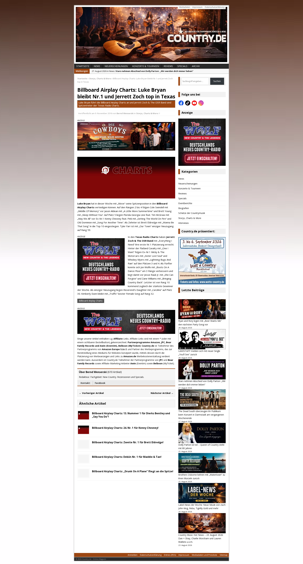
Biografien (183, 208)
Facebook (100, 382)
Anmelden (132, 554)
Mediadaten (184, 7)
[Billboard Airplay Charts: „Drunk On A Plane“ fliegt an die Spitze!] (83, 475)
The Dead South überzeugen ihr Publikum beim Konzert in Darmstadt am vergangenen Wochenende (201, 415)
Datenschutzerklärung (214, 7)
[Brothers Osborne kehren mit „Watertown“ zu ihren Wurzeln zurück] (202, 463)
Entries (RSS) (170, 554)
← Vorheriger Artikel (91, 393)
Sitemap (224, 554)
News (97, 66)
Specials (182, 66)
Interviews (183, 222)
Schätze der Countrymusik (191, 213)
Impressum (197, 7)
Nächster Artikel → (162, 393)
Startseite (82, 66)
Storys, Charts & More (147, 113)
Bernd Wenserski (125, 113)
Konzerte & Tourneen (145, 66)
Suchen (217, 81)
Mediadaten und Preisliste (204, 554)
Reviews (168, 66)
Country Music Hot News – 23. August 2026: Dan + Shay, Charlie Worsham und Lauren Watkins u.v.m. (200, 538)
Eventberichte (185, 203)
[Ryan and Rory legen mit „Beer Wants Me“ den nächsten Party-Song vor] (202, 309)
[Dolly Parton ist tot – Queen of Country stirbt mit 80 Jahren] (202, 433)
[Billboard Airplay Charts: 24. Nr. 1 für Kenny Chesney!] (83, 432)
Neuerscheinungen (116, 66)
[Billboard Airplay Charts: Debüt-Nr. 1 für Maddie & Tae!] (83, 461)
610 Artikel (114, 372)
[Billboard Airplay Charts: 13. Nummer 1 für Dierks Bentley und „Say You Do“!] (83, 417)
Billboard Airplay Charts (91, 300)
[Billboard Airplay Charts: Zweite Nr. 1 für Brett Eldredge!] (83, 446)
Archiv (196, 66)
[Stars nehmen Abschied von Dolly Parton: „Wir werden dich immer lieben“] (202, 369)
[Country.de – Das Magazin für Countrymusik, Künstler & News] (151, 34)
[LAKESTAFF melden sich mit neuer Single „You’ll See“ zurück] (202, 339)
